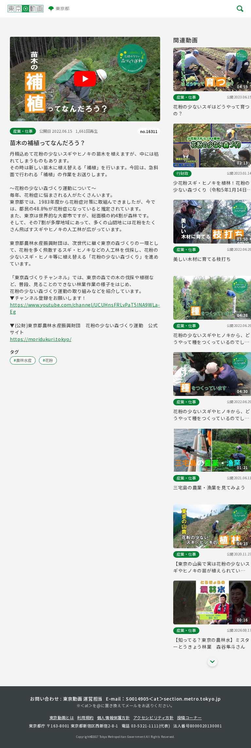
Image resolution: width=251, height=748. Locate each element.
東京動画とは (61, 717)
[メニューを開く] (239, 8)
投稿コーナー (189, 717)
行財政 (182, 173)
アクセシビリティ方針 (153, 717)
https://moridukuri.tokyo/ (41, 339)
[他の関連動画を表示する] (212, 662)
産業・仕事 (23, 131)
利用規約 (85, 717)
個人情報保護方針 (113, 717)
